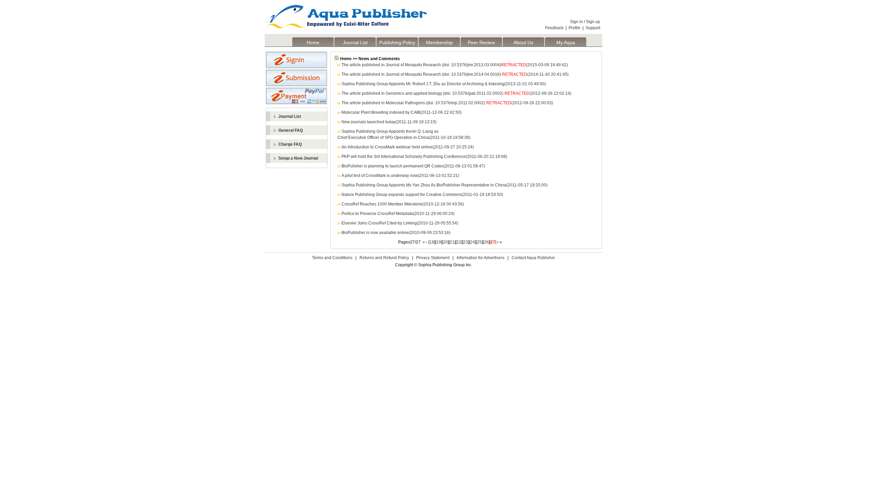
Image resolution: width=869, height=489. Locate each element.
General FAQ (290, 130)
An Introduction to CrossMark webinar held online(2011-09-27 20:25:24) (407, 147)
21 (452, 242)
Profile (574, 27)
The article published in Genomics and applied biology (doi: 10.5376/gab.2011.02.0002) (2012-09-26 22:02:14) (456, 93)
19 (438, 242)
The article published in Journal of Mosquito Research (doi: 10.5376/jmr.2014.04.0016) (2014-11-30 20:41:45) (455, 74)
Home (313, 42)
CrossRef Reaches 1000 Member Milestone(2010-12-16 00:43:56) (402, 204)
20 (445, 242)
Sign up (593, 21)
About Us (523, 42)
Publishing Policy (397, 42)
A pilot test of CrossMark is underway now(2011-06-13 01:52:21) (400, 175)
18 (431, 242)
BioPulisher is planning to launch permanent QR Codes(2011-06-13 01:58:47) (413, 166)
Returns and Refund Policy (384, 257)
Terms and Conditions (332, 257)
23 (465, 242)
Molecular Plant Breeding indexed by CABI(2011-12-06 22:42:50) (401, 112)
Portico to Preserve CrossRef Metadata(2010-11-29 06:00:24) (398, 213)
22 (459, 242)
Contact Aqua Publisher (533, 257)
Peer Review (481, 42)
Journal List (355, 42)
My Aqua (565, 42)
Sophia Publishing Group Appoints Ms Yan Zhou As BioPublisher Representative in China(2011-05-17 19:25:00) (444, 185)
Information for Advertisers (480, 257)
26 (486, 242)
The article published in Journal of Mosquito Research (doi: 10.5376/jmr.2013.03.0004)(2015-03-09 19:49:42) (454, 64)
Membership (439, 42)
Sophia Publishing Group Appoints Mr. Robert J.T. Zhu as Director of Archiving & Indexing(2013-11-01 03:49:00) (443, 84)
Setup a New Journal (298, 158)
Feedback (554, 27)
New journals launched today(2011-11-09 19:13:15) (389, 122)
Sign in (576, 21)
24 (472, 242)
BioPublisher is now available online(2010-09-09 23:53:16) (395, 232)
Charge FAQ (290, 144)
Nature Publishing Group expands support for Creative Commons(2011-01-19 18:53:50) (422, 194)
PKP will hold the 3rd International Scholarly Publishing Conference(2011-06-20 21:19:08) (424, 156)
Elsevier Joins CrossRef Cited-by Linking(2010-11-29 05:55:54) (399, 223)
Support (593, 27)
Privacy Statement (432, 257)
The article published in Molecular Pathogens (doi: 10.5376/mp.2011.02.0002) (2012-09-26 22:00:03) (447, 103)
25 (479, 242)
